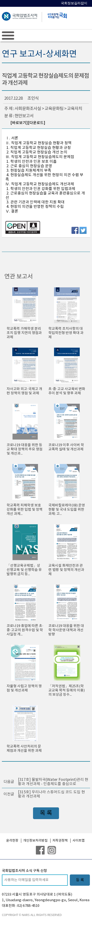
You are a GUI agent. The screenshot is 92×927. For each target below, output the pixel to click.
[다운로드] (36, 123)
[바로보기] (19, 123)
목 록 (46, 813)
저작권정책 (60, 841)
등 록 (80, 880)
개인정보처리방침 (35, 841)
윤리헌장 (12, 841)
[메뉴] (8, 35)
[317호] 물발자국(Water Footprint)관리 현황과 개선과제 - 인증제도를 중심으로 (53, 782)
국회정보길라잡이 (74, 3)
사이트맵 (78, 841)
